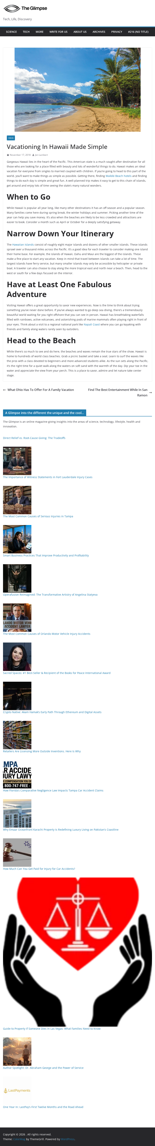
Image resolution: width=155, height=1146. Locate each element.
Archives (99, 31)
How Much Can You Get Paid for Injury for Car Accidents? (39, 869)
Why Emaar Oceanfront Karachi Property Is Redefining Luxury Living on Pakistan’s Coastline (61, 829)
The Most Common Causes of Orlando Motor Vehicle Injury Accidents (46, 634)
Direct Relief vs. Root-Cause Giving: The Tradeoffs (34, 438)
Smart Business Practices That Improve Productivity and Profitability (46, 555)
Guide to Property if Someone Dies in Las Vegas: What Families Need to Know (52, 1028)
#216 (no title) (138, 31)
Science (11, 31)
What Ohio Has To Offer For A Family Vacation (41, 390)
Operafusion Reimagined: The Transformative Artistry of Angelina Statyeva (50, 594)
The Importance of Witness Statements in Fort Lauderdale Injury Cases (47, 477)
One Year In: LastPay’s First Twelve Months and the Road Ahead (43, 1107)
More (39, 31)
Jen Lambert (41, 154)
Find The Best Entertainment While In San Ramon (117, 392)
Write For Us (58, 31)
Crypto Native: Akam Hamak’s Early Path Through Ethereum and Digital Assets (52, 712)
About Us (80, 31)
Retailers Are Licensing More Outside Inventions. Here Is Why (42, 751)
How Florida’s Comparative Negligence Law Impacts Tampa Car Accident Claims (53, 790)
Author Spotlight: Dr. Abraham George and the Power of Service (43, 1068)
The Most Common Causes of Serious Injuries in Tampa (38, 516)
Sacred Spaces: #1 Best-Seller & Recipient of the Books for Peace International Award (57, 673)
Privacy (116, 31)
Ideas (10, 138)
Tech (26, 31)
